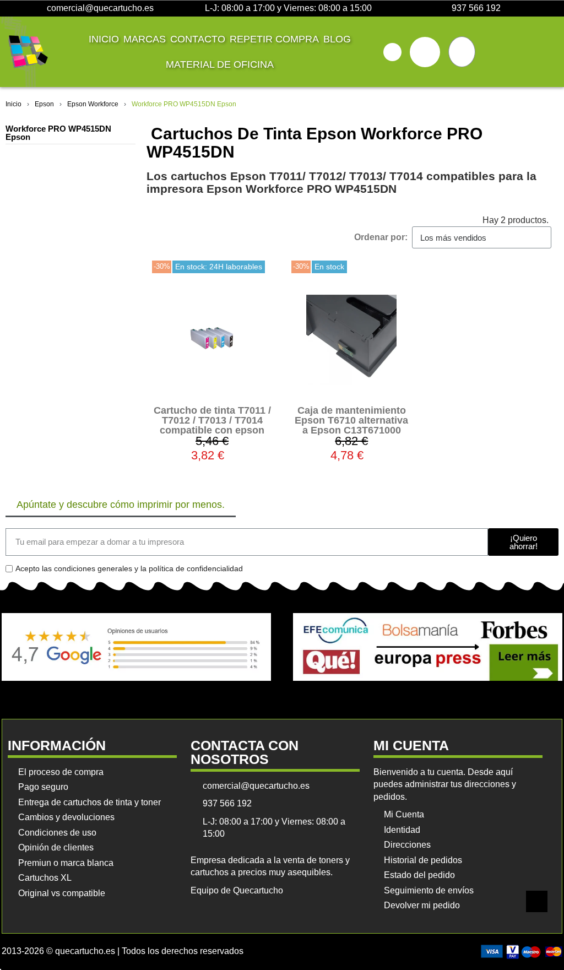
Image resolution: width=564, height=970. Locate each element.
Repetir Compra (274, 39)
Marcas (144, 39)
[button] (392, 52)
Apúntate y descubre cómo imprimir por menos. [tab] (121, 504)
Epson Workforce (92, 104)
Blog (337, 39)
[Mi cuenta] (425, 52)
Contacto (197, 39)
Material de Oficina (220, 64)
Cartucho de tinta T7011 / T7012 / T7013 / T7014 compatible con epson (212, 420)
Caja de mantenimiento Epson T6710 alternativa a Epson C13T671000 (351, 420)
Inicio (104, 39)
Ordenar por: (381, 237)
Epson (44, 104)
